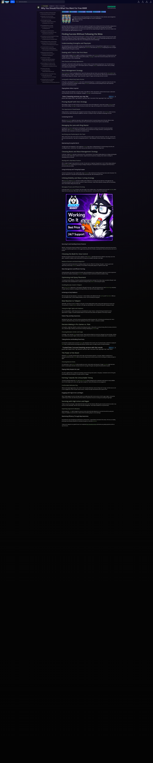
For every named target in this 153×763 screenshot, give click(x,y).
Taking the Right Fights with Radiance (48, 59)
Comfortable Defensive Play (47, 75)
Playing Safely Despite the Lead (48, 71)
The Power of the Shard (45, 68)
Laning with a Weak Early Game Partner (49, 21)
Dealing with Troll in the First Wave (47, 16)
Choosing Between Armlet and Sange (48, 64)
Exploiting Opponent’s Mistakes (47, 80)
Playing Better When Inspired (48, 23)
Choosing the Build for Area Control (47, 47)
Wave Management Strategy (46, 20)
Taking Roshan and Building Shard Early (50, 66)
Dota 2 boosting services (91, 424)
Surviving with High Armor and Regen (47, 79)
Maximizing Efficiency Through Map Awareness (51, 82)
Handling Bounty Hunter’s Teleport (48, 53)
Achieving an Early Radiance (48, 55)
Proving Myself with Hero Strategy (47, 25)
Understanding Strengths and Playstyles (48, 14)
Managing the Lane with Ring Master (47, 30)
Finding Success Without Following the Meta (48, 12)
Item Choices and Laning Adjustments (48, 17)
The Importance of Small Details (47, 27)
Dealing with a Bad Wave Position (48, 37)
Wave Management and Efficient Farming (50, 50)
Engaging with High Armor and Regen (49, 76)
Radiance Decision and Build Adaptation (49, 48)
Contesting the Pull (46, 28)
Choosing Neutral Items (46, 70)
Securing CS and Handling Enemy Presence (50, 44)
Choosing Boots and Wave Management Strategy (49, 36)
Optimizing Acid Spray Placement (47, 52)
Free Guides (45, 6)
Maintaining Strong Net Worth (48, 33)
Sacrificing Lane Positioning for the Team (49, 32)
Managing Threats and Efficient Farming (49, 43)
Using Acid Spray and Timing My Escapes (50, 39)
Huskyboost (51, 6)
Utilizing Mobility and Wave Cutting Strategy (48, 41)
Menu (12, 1)
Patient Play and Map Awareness (48, 60)
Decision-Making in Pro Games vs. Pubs (48, 63)
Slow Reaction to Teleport (45, 57)
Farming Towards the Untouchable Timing (48, 73)
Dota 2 (57, 6)
